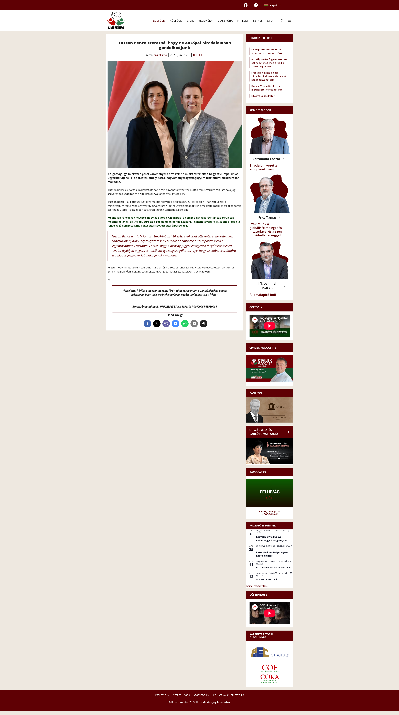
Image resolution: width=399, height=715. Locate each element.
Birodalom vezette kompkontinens (263, 167)
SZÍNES (258, 20)
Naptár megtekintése (257, 585)
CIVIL (190, 20)
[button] (282, 21)
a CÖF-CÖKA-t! (270, 514)
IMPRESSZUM (162, 695)
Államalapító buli (263, 295)
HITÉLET (242, 20)
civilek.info (160, 55)
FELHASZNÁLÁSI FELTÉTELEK (228, 695)
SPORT (271, 20)
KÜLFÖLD (176, 20)
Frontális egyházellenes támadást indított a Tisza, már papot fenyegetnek (269, 76)
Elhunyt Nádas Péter (262, 95)
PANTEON (256, 393)
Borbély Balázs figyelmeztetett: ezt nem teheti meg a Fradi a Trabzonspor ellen (269, 63)
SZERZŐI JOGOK (181, 695)
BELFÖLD (159, 20)
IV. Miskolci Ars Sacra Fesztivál (273, 567)
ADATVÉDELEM (201, 695)
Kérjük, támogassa (269, 511)
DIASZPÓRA (225, 20)
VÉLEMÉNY (205, 20)
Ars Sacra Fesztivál (266, 579)
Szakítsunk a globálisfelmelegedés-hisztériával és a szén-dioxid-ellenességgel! (266, 229)
